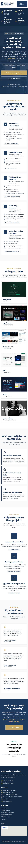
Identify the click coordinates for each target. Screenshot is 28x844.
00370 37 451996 (15, 79)
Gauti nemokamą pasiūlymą (14, 73)
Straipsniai (3, 819)
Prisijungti (6, 841)
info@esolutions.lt (7, 801)
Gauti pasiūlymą (21, 3)
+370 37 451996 (7, 799)
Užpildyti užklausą (14, 727)
